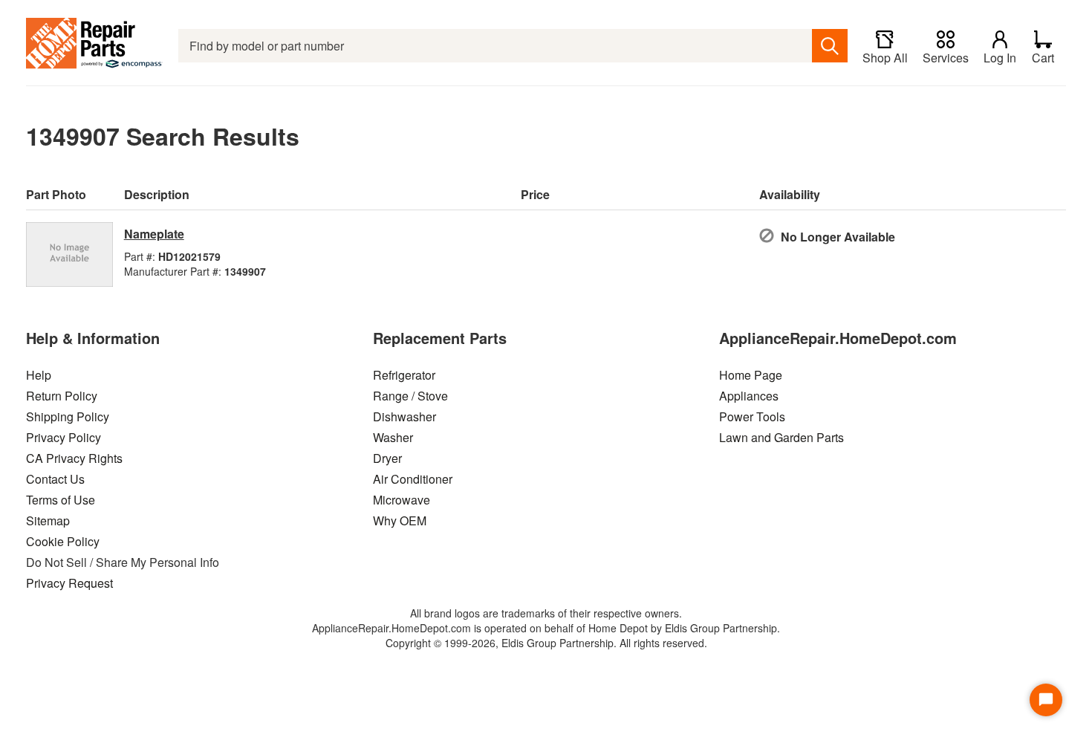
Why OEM (399, 520)
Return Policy (61, 395)
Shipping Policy (67, 416)
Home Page (750, 374)
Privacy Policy (63, 437)
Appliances (749, 395)
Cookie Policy (63, 541)
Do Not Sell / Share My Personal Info (122, 562)
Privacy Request (69, 582)
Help (38, 374)
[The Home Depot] (94, 46)
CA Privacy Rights (74, 458)
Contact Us (55, 478)
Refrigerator (404, 374)
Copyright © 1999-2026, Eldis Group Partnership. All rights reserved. (546, 642)
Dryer (387, 458)
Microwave (401, 499)
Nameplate (154, 233)
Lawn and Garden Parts (781, 437)
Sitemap (48, 520)
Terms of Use (60, 499)
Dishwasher (404, 416)
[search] (830, 45)
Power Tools (752, 416)
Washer (393, 437)
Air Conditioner (412, 478)
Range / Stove (410, 395)
